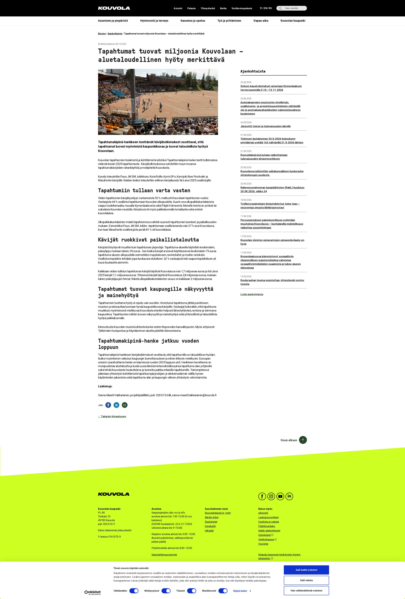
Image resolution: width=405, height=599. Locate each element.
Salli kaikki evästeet (306, 570)
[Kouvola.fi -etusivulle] (115, 494)
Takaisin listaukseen (113, 416)
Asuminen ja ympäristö (113, 20)
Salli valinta (306, 580)
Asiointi (178, 8)
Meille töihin (211, 517)
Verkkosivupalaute (242, 8)
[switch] (166, 590)
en (265, 8)
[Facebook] (108, 405)
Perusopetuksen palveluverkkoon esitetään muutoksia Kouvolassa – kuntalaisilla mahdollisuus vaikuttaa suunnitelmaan (271, 223)
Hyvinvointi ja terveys (154, 20)
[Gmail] (125, 405)
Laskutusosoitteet (268, 517)
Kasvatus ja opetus (193, 20)
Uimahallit (210, 526)
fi (261, 8)
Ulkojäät (209, 530)
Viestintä (263, 543)
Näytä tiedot (240, 591)
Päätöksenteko (266, 526)
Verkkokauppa (266, 539)
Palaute (191, 8)
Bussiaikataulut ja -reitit (218, 512)
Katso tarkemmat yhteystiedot (114, 530)
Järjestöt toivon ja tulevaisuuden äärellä (265, 126)
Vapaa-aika (260, 20)
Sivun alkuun (288, 440)
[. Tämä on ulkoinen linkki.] (116, 405)
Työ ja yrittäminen (229, 20)
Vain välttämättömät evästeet (306, 590)
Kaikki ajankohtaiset (269, 530)
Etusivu (102, 33)
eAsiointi (263, 512)
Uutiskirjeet (264, 535)
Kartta (223, 8)
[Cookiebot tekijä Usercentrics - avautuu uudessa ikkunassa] (92, 592)
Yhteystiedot (208, 8)
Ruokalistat (211, 521)
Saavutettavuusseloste (164, 554)
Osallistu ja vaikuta (268, 521)
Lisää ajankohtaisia (251, 294)
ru (270, 8)
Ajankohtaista (115, 33)
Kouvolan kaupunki (293, 20)
